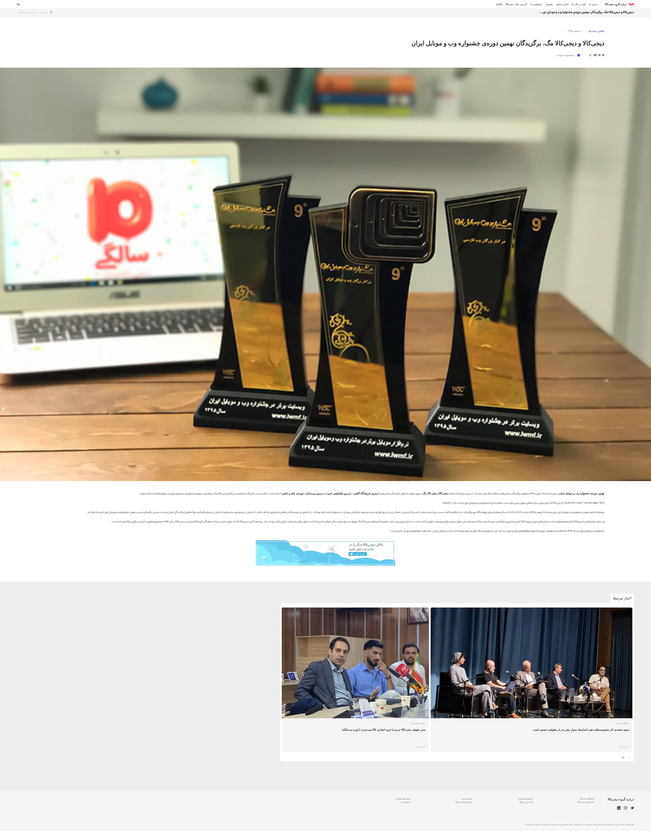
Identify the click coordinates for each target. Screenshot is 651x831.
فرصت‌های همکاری (403, 799)
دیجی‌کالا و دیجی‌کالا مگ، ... (26, 12)
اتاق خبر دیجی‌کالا (526, 802)
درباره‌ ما (593, 4)
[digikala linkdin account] (618, 808)
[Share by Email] (595, 55)
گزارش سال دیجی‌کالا (516, 4)
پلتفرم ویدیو (467, 799)
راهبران (549, 4)
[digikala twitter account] (632, 808)
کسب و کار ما (579, 4)
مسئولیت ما (536, 4)
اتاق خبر (42, 12)
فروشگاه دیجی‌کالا (587, 799)
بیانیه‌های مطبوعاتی (525, 799)
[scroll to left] (623, 757)
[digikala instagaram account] (625, 808)
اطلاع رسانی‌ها (596, 31)
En (18, 4)
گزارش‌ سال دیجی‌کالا (463, 802)
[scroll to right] (629, 757)
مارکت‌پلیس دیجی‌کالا (586, 802)
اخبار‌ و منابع (562, 4)
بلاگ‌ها (499, 4)
